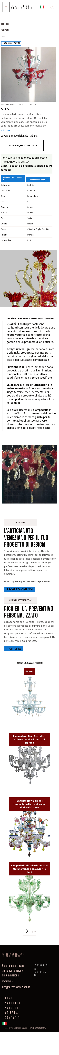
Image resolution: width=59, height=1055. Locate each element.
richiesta (14, 649)
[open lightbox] (28, 74)
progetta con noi (20, 589)
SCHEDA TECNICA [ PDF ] (37, 180)
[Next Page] (26, 931)
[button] (42, 7)
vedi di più (5, 130)
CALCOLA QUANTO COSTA (22, 145)
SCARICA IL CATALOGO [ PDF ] (12, 179)
